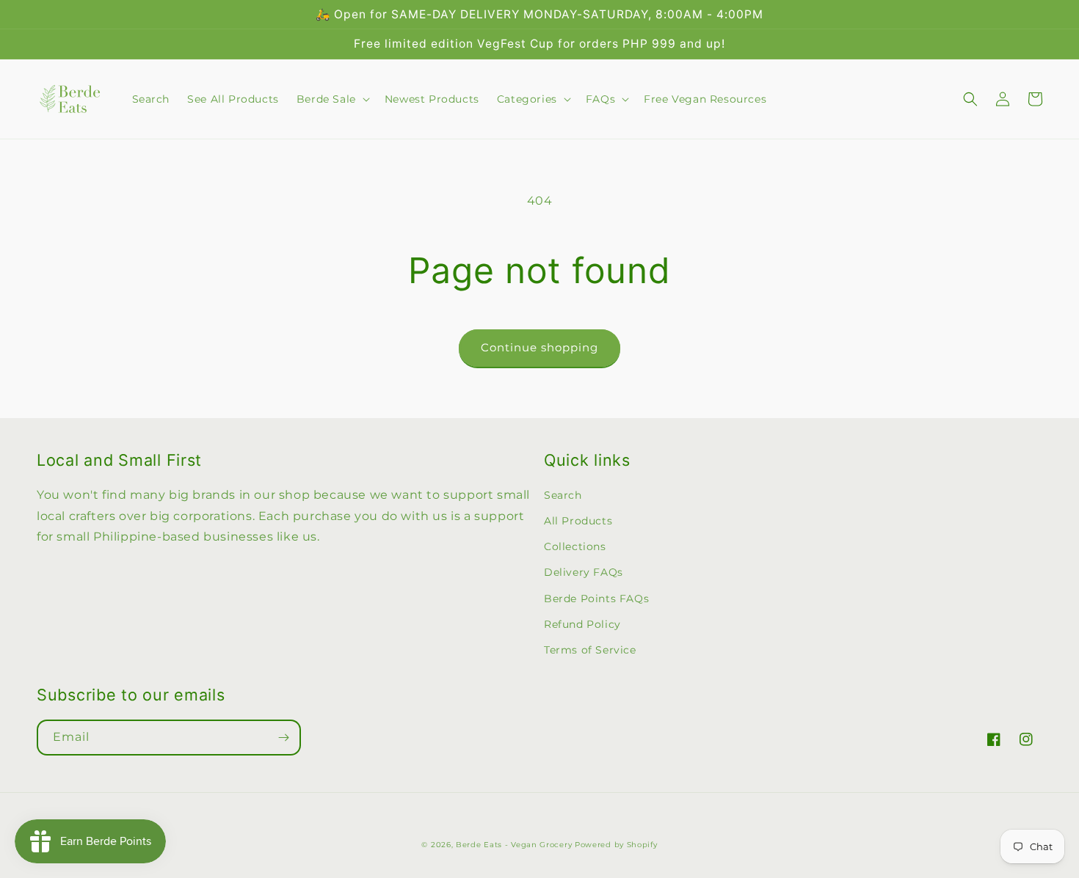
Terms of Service (590, 649)
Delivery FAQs (583, 572)
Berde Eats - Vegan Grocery (514, 844)
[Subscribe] (283, 738)
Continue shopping (539, 347)
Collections (575, 546)
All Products (578, 520)
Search (563, 495)
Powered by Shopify (616, 844)
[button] (332, 99)
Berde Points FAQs (596, 598)
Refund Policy (582, 624)
